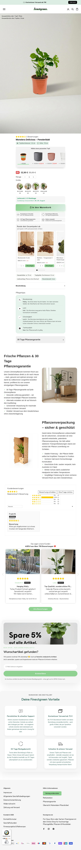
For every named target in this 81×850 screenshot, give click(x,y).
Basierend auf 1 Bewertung (17, 494)
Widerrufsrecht (9, 804)
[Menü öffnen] (4, 9)
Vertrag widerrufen (52, 793)
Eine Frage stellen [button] (66, 492)
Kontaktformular (9, 819)
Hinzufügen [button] (30, 266)
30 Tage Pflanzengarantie (28, 339)
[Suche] (73, 9)
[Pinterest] (53, 829)
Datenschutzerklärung (12, 800)
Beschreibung (20, 286)
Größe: (18, 180)
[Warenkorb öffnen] (77, 9)
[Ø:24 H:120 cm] (43, 186)
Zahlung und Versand (11, 807)
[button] (21, 137)
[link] (26, 244)
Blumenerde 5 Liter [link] (24, 258)
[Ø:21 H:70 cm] (35, 186)
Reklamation (47, 798)
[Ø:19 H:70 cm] (27, 186)
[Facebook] (44, 829)
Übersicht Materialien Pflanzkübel (56, 805)
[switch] (7, 842)
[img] (23, 520)
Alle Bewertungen (40, 609)
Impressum (7, 792)
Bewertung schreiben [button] (47, 492)
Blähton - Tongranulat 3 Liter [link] (44, 259)
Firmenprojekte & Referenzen (14, 826)
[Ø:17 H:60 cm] (20, 186)
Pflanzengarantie (49, 801)
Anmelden (40, 673)
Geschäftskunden (10, 823)
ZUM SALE (73, 2)
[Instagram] (48, 829)
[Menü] (10, 830)
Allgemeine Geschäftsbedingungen (16, 796)
